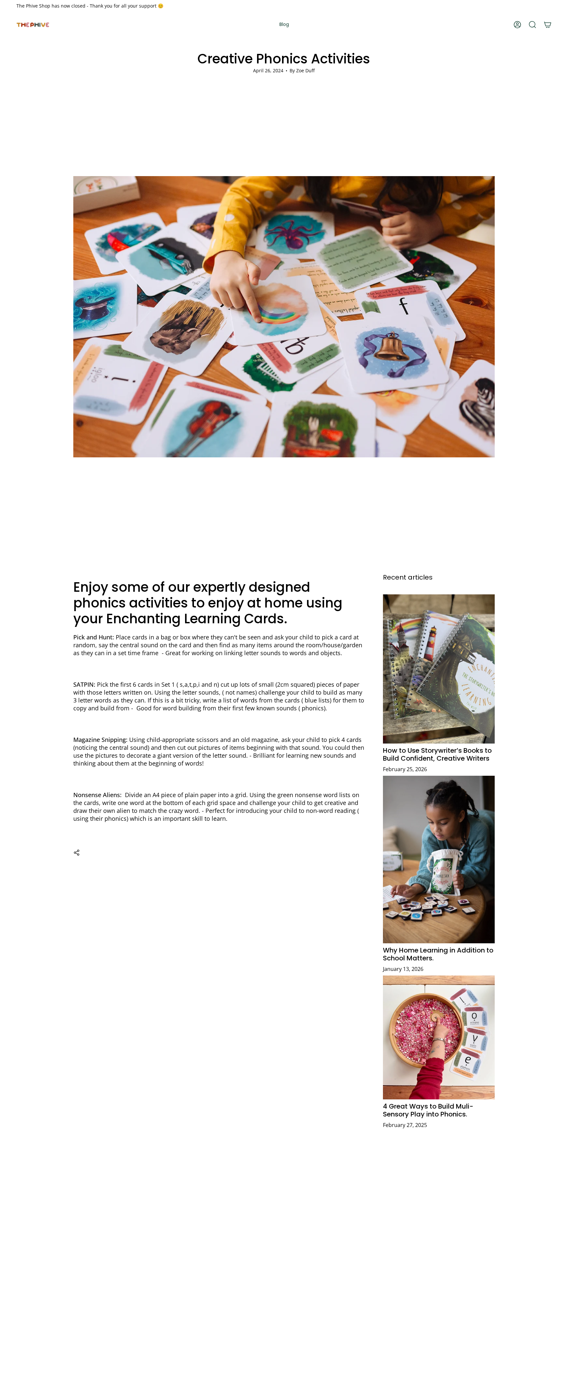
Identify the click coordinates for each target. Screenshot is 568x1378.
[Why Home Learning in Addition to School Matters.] (439, 859)
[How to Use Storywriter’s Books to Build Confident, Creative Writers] (439, 668)
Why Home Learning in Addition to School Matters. (438, 954)
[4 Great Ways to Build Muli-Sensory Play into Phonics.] (439, 1037)
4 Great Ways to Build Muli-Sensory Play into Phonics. (428, 1110)
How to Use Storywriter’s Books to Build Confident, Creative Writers (437, 754)
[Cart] (547, 24)
